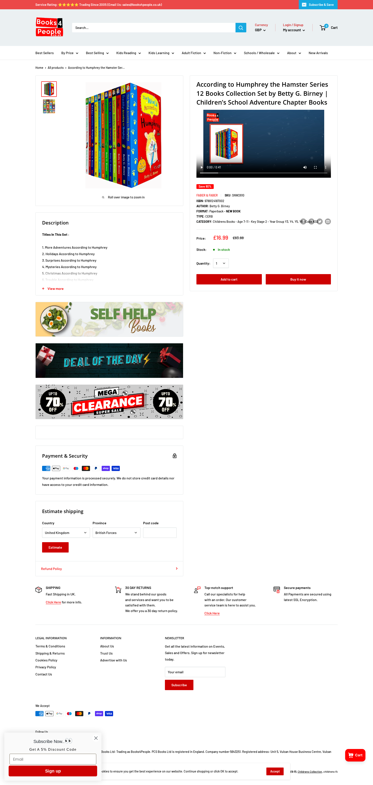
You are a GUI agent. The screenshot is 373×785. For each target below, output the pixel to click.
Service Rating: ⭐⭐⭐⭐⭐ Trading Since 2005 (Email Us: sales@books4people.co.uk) (98, 4)
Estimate (55, 547)
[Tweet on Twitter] (320, 221)
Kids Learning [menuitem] (159, 53)
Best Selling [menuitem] (95, 53)
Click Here (53, 602)
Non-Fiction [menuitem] (222, 53)
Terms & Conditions (50, 646)
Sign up (53, 771)
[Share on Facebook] (303, 221)
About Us (107, 646)
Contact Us (43, 674)
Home (39, 67)
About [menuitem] (291, 53)
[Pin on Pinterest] (311, 221)
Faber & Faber (207, 195)
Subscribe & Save (321, 4)
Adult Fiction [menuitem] (191, 53)
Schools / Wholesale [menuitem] (259, 53)
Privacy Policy (45, 667)
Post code (151, 523)
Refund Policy (51, 569)
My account (292, 30)
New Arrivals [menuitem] (318, 53)
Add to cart (229, 279)
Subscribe (179, 685)
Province (99, 523)
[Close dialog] (96, 738)
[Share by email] (328, 221)
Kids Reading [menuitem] (126, 53)
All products (56, 67)
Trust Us (106, 653)
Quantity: (203, 263)
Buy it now (298, 279)
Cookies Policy (46, 660)
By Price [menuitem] (67, 53)
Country (48, 523)
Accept (275, 771)
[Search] (240, 27)
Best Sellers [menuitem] (44, 53)
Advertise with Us (113, 660)
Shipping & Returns (50, 653)
